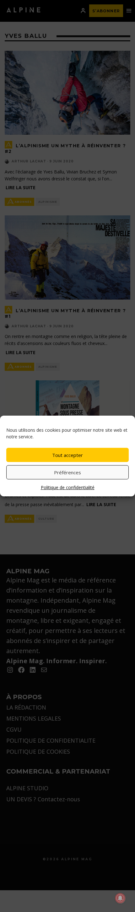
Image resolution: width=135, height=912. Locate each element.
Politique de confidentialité (67, 487)
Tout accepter (67, 455)
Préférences (67, 472)
